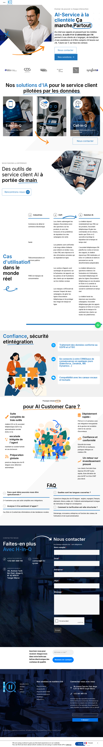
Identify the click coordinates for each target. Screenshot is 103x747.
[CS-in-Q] (44, 108)
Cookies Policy (56, 730)
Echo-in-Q (13, 125)
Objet (57, 581)
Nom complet (60, 547)
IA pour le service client (43, 691)
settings (68, 745)
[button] (6, 70)
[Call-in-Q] (78, 108)
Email (57, 558)
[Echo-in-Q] (10, 108)
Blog (21, 689)
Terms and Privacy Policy (44, 730)
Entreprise (59, 570)
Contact (22, 692)
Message (58, 592)
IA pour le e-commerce (43, 694)
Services (22, 686)
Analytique (40, 697)
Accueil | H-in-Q (24, 684)
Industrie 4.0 (40, 699)
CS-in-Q (46, 128)
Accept (80, 744)
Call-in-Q (80, 125)
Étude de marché (41, 686)
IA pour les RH (41, 689)
